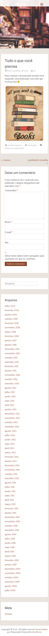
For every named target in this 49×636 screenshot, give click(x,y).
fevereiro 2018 (12, 336)
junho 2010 (10, 543)
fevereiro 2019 (12, 323)
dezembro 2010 (12, 517)
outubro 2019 (11, 319)
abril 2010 (9, 551)
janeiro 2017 (10, 340)
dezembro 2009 (12, 569)
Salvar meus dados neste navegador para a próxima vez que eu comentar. (24, 257)
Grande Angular (15, 145)
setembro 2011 (12, 478)
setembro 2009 (12, 581)
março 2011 (10, 504)
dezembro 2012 (12, 413)
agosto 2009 (11, 586)
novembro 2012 (12, 418)
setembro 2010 (12, 530)
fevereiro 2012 (12, 457)
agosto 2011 (10, 482)
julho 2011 (10, 487)
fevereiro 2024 (12, 310)
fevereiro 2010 (12, 560)
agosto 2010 (10, 534)
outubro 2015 (11, 357)
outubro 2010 (11, 525)
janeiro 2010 (11, 564)
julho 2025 (10, 306)
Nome (9, 222)
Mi (34, 71)
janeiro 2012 (11, 461)
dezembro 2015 (12, 349)
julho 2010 (10, 538)
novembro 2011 (12, 469)
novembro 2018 (12, 327)
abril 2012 (9, 448)
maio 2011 (9, 495)
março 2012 (10, 452)
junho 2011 (10, 491)
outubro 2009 (11, 577)
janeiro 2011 (10, 513)
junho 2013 (10, 396)
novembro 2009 (12, 573)
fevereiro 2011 (11, 508)
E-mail (9, 232)
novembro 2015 (12, 353)
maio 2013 (9, 400)
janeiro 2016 (11, 344)
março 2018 (10, 332)
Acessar (8, 614)
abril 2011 (9, 500)
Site (6, 242)
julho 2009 (10, 590)
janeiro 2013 (10, 409)
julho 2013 (10, 392)
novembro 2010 (12, 521)
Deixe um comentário (14, 148)
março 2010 (10, 556)
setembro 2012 (12, 426)
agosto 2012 (10, 431)
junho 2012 (10, 439)
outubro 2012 (11, 422)
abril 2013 (9, 405)
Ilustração (32, 145)
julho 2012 (10, 435)
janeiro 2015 (10, 370)
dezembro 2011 (12, 465)
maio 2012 (10, 444)
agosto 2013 (10, 388)
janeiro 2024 (11, 314)
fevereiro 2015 (11, 366)
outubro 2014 (11, 379)
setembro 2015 (12, 362)
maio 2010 (10, 547)
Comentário (11, 190)
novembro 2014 (12, 375)
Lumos (5, 160)
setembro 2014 (12, 383)
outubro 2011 (11, 474)
